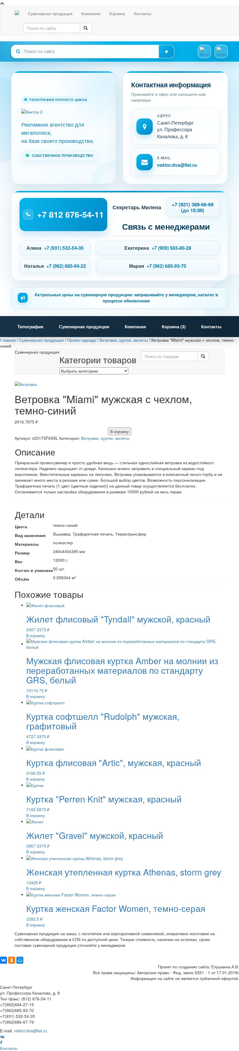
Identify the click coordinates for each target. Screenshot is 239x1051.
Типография (30, 326)
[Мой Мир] (19, 960)
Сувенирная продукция (50, 13)
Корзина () (174, 326)
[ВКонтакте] (3, 960)
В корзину (119, 431)
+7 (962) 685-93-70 (166, 266)
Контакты (142, 13)
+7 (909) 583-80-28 (171, 247)
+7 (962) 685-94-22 (66, 266)
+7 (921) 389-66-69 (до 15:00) (192, 207)
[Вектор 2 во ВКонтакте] (204, 51)
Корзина (117, 13)
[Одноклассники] (11, 960)
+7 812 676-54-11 (70, 214)
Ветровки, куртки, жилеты (105, 438)
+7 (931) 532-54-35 (64, 247)
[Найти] (166, 51)
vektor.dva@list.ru (177, 165)
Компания (91, 13)
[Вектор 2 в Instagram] (221, 51)
